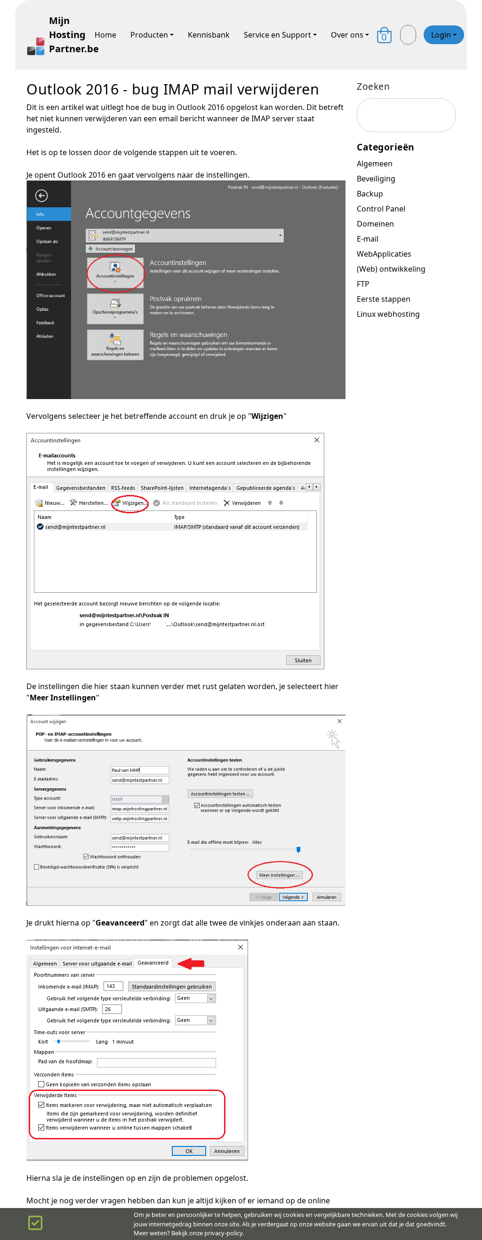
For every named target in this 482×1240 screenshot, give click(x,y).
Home (105, 35)
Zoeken (373, 86)
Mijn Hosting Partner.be (64, 34)
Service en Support (277, 35)
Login (441, 35)
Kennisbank (209, 35)
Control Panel (381, 209)
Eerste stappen (383, 299)
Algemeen (375, 163)
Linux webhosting (388, 314)
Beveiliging (376, 178)
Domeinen (375, 224)
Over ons (347, 35)
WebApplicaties (384, 254)
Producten (149, 35)
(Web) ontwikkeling (391, 269)
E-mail (367, 239)
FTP (363, 284)
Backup (370, 193)
